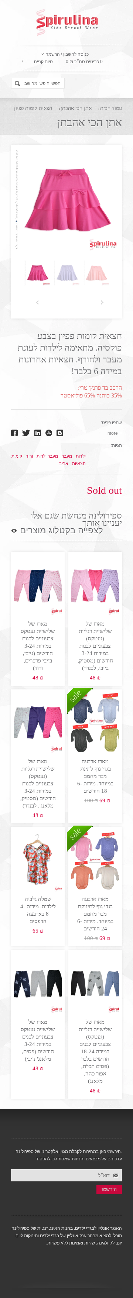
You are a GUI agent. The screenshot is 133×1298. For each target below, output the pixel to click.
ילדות (81, 456)
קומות (16, 456)
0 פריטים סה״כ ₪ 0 (84, 61)
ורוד (29, 456)
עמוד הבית (111, 108)
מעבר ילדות (47, 456)
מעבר (67, 456)
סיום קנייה (43, 61)
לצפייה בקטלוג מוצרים (61, 530)
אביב (63, 463)
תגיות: (116, 445)
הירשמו (109, 1189)
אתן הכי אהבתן (76, 108)
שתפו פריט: (111, 422)
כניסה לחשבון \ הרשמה (67, 54)
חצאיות (79, 463)
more (113, 433)
